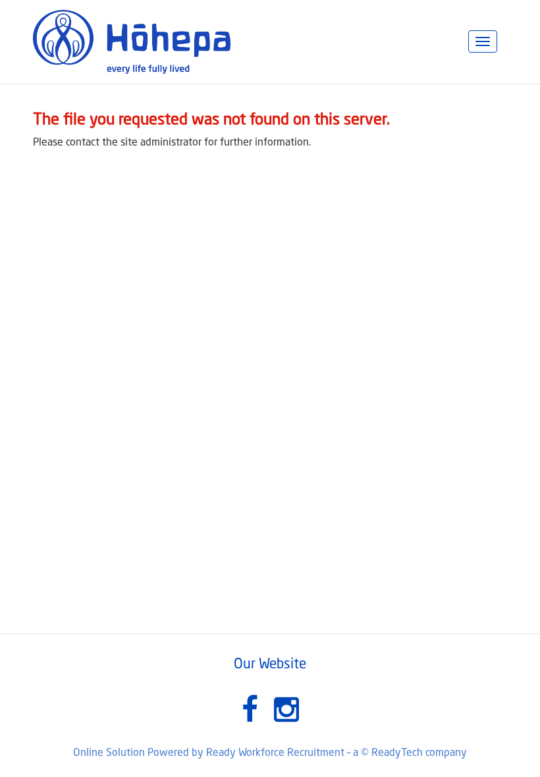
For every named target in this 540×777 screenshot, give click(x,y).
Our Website (270, 665)
